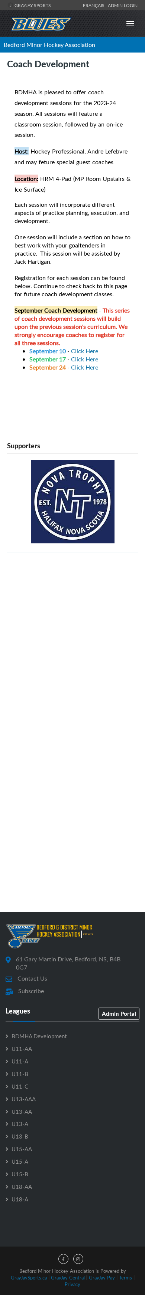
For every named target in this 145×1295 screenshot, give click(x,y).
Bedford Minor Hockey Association (49, 45)
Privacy (72, 1284)
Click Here (84, 351)
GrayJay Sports (32, 5)
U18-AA (22, 1186)
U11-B (20, 1074)
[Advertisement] (72, 631)
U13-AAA (24, 1099)
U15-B (20, 1174)
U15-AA (22, 1149)
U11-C (20, 1086)
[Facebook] (63, 1259)
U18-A (20, 1199)
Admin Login (123, 5)
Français (95, 5)
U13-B (20, 1136)
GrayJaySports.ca (29, 1277)
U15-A (20, 1161)
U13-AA (22, 1111)
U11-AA (22, 1048)
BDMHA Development (39, 1036)
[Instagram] (78, 1259)
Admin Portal (119, 1013)
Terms (125, 1277)
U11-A (20, 1061)
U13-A (20, 1123)
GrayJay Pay (102, 1277)
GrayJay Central (68, 1277)
